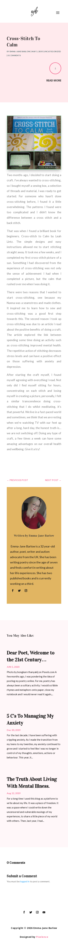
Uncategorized (52, 51)
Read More (53, 80)
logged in (25, 881)
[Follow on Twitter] (19, 590)
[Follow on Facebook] (12, 590)
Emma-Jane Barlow (20, 51)
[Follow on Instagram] (26, 590)
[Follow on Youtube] (44, 912)
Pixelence (42, 936)
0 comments (14, 55)
